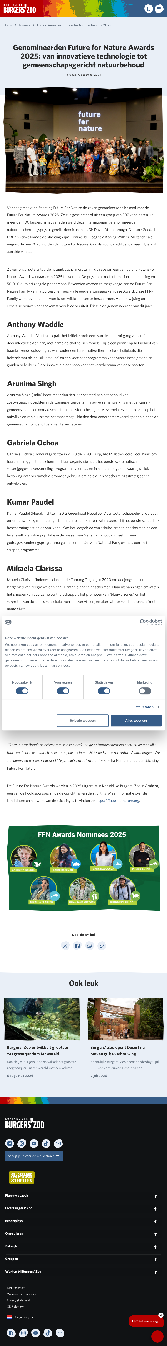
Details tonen (143, 707)
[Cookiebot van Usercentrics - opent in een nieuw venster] (143, 622)
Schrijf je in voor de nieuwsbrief (31, 1156)
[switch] (63, 690)
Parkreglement (16, 1288)
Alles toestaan (136, 720)
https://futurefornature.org (117, 800)
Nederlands (22, 1317)
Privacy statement (18, 1300)
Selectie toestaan (83, 720)
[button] (159, 8)
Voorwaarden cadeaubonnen (25, 1294)
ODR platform (15, 1306)
